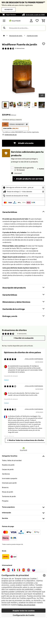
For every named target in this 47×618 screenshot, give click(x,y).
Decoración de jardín (15, 35)
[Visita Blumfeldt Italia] (18, 570)
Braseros (5, 487)
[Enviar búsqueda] (4, 27)
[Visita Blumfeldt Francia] (13, 570)
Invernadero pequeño (9, 478)
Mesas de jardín (7, 492)
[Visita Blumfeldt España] (23, 570)
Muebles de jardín (8, 465)
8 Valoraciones (19, 48)
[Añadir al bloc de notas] (43, 43)
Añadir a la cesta (25, 143)
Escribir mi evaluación (24, 338)
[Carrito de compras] (43, 20)
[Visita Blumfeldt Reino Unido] (28, 570)
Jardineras (6, 474)
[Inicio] (6, 35)
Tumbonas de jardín (9, 496)
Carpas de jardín (8, 469)
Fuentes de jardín (32, 35)
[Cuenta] (31, 20)
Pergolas (5, 501)
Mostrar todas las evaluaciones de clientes (26, 440)
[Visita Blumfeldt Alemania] (3, 570)
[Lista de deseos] (37, 20)
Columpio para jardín (9, 483)
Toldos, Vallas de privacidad (11, 460)
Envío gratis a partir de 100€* (35, 14)
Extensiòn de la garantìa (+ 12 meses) (24, 169)
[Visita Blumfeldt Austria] (8, 570)
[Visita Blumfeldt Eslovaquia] (33, 570)
